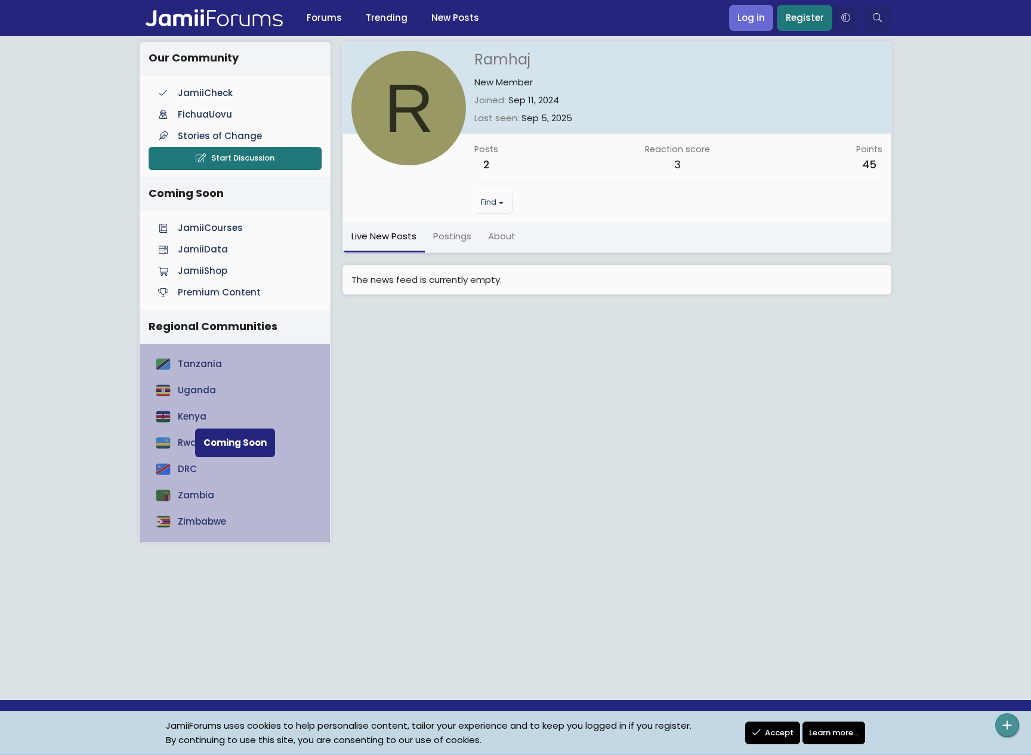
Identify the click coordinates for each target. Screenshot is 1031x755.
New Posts (455, 17)
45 (869, 164)
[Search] (877, 18)
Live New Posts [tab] (383, 236)
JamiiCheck (205, 93)
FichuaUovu (205, 114)
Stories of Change (220, 136)
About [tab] (502, 236)
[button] (845, 18)
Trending (387, 17)
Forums (324, 17)
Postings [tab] (452, 236)
